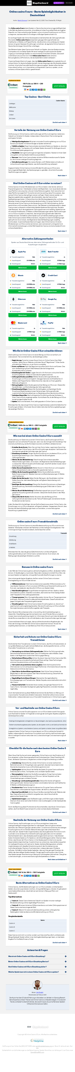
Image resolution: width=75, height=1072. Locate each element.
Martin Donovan (22, 20)
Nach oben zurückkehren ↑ (57, 859)
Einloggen (69, 3)
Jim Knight (39, 992)
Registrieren (60, 3)
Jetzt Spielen (59, 86)
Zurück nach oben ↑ (60, 122)
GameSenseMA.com (37, 1052)
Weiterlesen (22, 267)
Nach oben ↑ (62, 175)
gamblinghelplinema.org (44, 1046)
